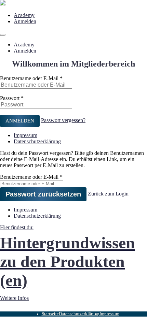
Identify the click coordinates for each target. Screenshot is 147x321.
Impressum (25, 135)
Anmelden (25, 21)
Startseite (50, 313)
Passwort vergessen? (63, 120)
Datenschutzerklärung (37, 141)
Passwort (9, 98)
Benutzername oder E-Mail (29, 78)
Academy (24, 15)
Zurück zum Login (108, 193)
